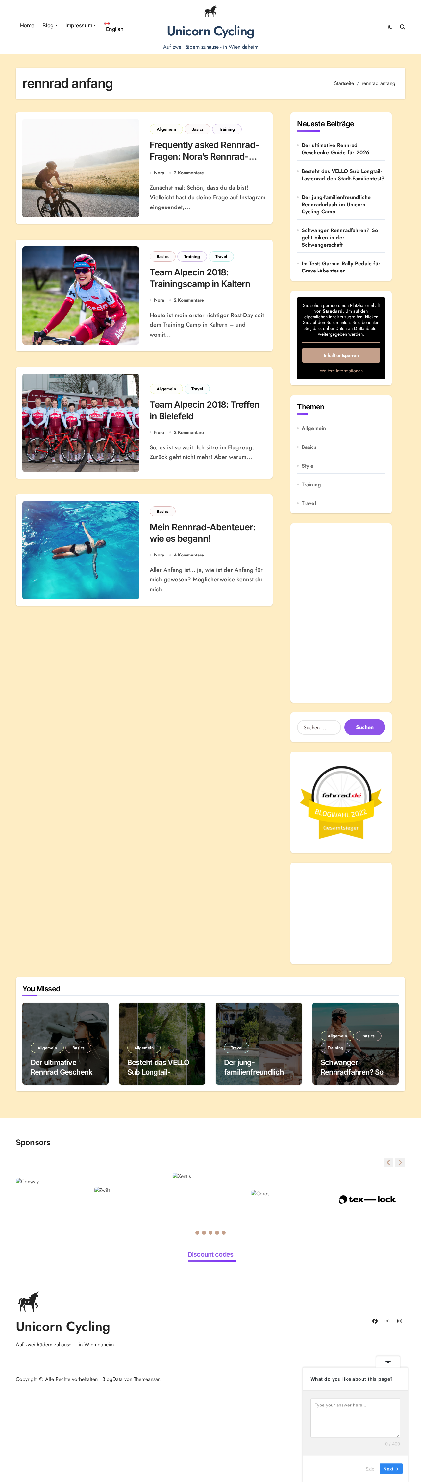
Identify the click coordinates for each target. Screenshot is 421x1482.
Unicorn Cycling (210, 30)
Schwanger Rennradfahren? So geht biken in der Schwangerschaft (340, 238)
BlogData (112, 1379)
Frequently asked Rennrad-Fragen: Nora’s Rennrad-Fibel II (205, 156)
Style (308, 465)
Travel (221, 256)
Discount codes (211, 1254)
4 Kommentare (189, 555)
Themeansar (146, 1379)
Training (227, 129)
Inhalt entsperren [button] (341, 355)
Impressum (78, 25)
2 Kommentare (189, 172)
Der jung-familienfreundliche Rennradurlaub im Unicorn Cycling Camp (336, 204)
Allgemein (166, 129)
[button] (400, 1162)
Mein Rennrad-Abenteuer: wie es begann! (203, 533)
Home (27, 25)
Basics (197, 129)
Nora (159, 172)
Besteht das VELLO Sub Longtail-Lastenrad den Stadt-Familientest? (343, 175)
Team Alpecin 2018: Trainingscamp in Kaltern (200, 278)
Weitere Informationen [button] (341, 371)
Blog (47, 25)
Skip (370, 1468)
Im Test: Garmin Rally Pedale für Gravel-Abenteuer (341, 267)
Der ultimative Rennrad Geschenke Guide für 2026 (336, 149)
